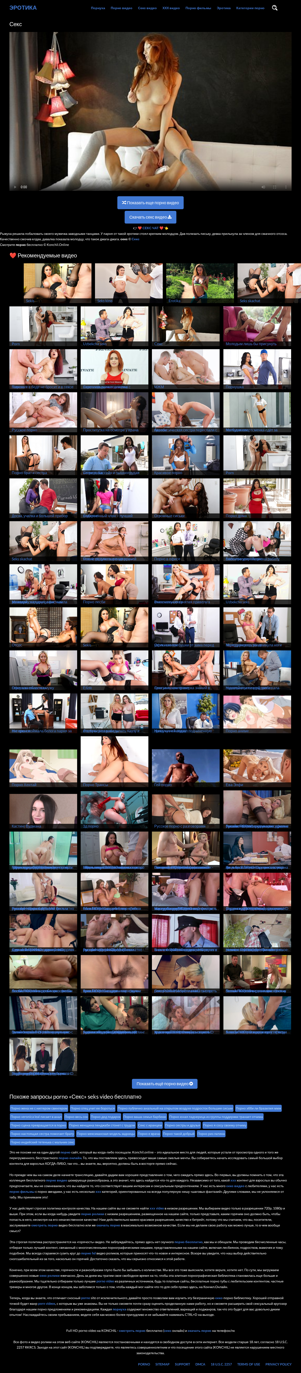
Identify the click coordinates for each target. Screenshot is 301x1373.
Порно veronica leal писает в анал (36, 1117)
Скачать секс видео (148, 217)
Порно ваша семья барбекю (144, 1117)
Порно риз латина (211, 1134)
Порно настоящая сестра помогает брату (42, 1134)
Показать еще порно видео (152, 202)
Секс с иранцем (150, 1125)
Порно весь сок (76, 1117)
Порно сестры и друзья (182, 1125)
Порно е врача (149, 1134)
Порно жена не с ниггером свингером (39, 1108)
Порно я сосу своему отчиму (224, 1125)
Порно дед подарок (105, 1117)
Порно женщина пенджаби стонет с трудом (102, 1125)
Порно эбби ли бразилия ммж (258, 1108)
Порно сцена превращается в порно (38, 1125)
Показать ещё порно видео (163, 1083)
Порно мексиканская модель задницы (106, 1134)
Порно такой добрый (178, 1134)
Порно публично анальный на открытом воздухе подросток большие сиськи (175, 1108)
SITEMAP (162, 1364)
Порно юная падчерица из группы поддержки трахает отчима (216, 1117)
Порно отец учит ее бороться (93, 1108)
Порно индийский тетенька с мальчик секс (42, 1142)
